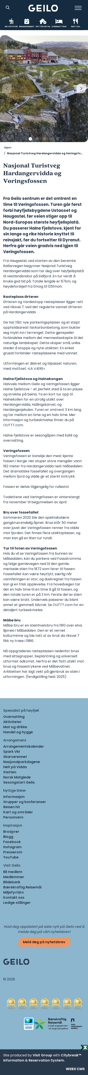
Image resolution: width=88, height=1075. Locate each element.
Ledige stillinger (17, 902)
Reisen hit (11, 807)
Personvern (13, 817)
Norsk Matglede (17, 777)
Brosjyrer (11, 831)
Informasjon (14, 796)
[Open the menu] (78, 8)
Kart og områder (18, 812)
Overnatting (14, 716)
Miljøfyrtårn (13, 892)
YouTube (11, 857)
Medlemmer (13, 877)
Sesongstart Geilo (19, 782)
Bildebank (11, 882)
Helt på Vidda (15, 767)
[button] (30, 139)
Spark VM (11, 751)
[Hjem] (43, 8)
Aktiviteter (12, 721)
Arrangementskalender (23, 746)
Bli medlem (12, 871)
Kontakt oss (13, 897)
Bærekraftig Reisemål (22, 887)
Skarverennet (15, 756)
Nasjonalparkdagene (21, 761)
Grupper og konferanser (24, 801)
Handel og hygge (18, 732)
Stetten (9, 772)
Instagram (12, 847)
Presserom (12, 852)
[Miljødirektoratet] (76, 1023)
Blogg (8, 836)
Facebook (12, 841)
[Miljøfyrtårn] (29, 1023)
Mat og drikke (15, 727)
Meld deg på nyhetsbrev (44, 942)
